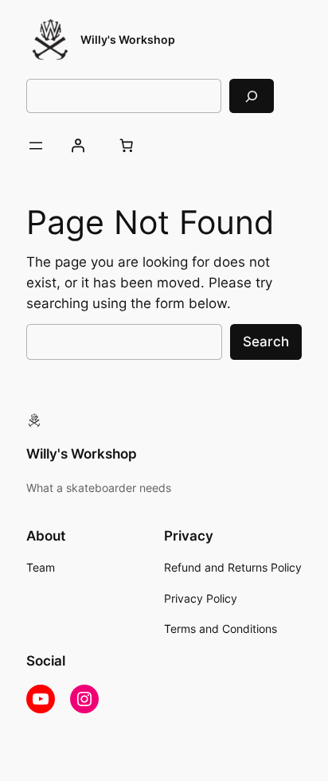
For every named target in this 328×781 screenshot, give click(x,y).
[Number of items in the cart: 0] (126, 145)
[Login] (77, 145)
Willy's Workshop (127, 39)
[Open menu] (35, 145)
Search (266, 341)
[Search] (251, 96)
